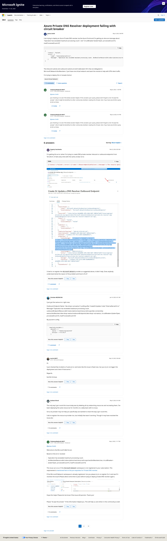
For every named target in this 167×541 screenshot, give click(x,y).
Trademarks (148, 537)
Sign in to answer (49, 531)
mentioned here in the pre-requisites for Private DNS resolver (76, 470)
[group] (83, 57)
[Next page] (88, 526)
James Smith (51, 33)
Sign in (163, 15)
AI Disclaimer (64, 537)
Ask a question (159, 20)
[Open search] (158, 15)
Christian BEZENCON (56, 297)
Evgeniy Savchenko (56, 149)
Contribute (91, 537)
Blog (83, 537)
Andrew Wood (54, 400)
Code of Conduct (136, 537)
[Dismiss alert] (163, 3)
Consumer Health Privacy (111, 537)
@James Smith (54, 94)
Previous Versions (75, 537)
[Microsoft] (3, 15)
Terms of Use (126, 537)
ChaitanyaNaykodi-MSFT (57, 89)
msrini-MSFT (54, 358)
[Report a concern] (59, 106)
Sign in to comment (49, 138)
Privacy (99, 537)
